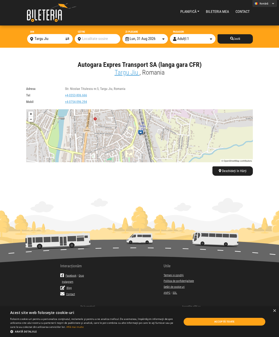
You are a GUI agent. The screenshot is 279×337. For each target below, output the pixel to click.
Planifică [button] (188, 12)
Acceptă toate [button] (224, 321)
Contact (242, 12)
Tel (28, 95)
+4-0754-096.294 (76, 102)
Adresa (31, 89)
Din (32, 31)
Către (81, 31)
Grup (81, 275)
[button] (93, 331)
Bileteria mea (217, 12)
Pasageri (178, 31)
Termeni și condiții (174, 275)
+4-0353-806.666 (76, 95)
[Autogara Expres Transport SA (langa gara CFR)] (141, 133)
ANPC (167, 293)
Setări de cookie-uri (174, 287)
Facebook (71, 275)
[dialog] (139, 321)
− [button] (31, 119)
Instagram (67, 282)
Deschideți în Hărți (234, 171)
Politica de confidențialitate (179, 281)
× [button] (274, 310)
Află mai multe (75, 327)
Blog (69, 288)
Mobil (29, 102)
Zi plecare (131, 31)
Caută (236, 39)
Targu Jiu (127, 72)
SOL (175, 293)
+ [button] (31, 114)
